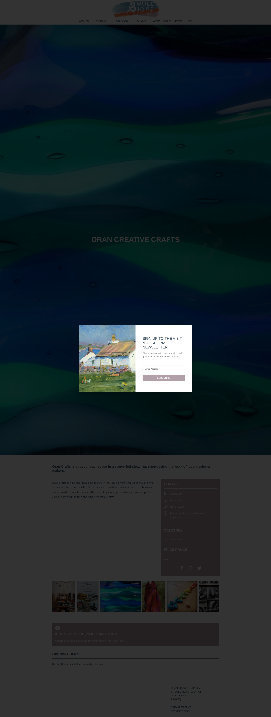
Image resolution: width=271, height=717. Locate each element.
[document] (135, 358)
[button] (188, 328)
